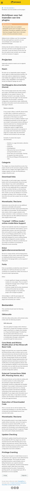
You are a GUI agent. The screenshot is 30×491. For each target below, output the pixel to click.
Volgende (24, 475)
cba (15, 488)
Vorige (5, 475)
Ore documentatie (9, 8)
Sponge (17, 2)
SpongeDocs (21, 481)
